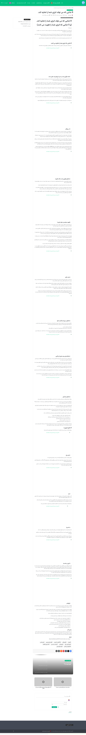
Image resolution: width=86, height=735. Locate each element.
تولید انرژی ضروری (49, 642)
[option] (53, 664)
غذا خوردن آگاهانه (46, 644)
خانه (62, 3)
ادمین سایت (69, 15)
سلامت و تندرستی (54, 644)
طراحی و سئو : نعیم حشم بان (46, 731)
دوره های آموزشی (39, 3)
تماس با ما (6, 3)
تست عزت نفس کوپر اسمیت (21, 3)
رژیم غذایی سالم (67, 644)
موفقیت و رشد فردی (68, 7)
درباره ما (29, 3)
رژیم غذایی (42, 642)
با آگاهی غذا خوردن (57, 642)
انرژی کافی (64, 642)
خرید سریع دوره (46, 3)
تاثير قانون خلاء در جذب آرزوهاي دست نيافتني (61, 665)
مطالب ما (33, 3)
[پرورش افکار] (83, 3)
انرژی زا (69, 642)
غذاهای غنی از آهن (67, 646)
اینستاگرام (12, 3)
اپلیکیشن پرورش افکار (55, 3)
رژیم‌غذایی (61, 644)
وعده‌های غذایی (59, 646)
